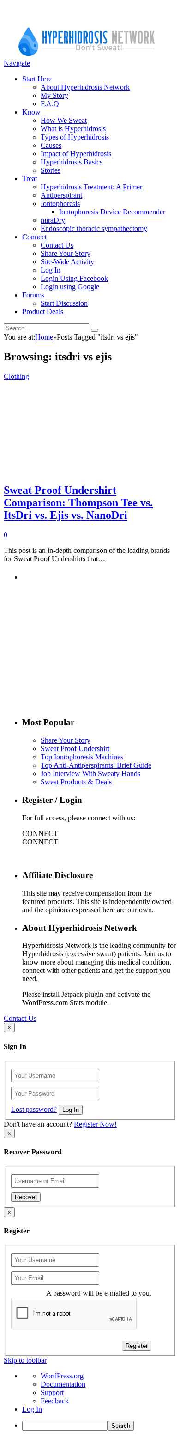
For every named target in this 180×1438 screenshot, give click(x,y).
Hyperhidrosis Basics (71, 162)
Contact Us (57, 245)
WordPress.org (62, 1376)
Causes (51, 145)
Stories (50, 170)
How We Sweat (64, 120)
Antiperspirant (61, 195)
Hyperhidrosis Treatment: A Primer (91, 187)
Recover (26, 1197)
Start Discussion (64, 303)
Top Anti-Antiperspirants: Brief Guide (96, 765)
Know (31, 112)
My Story (54, 95)
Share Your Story (65, 253)
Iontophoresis (60, 203)
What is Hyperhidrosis (73, 129)
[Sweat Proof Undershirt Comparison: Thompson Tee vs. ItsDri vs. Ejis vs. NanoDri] (81, 470)
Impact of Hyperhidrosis (76, 154)
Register (137, 1345)
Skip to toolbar (25, 1360)
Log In (50, 270)
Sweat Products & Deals (76, 782)
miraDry (53, 220)
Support (52, 1392)
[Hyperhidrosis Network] (87, 55)
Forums (33, 295)
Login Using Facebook (74, 278)
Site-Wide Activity (67, 262)
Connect (34, 237)
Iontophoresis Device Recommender (112, 212)
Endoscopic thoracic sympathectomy (94, 228)
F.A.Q (50, 104)
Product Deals (42, 312)
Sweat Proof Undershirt (75, 748)
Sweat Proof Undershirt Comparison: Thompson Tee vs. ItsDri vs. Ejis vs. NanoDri (78, 502)
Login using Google (70, 287)
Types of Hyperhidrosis (75, 137)
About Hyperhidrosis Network (85, 87)
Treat (29, 178)
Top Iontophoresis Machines (82, 757)
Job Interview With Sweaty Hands (90, 773)
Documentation (63, 1384)
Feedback (55, 1401)
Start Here (37, 79)
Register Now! (95, 1124)
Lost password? (34, 1109)
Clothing (16, 376)
